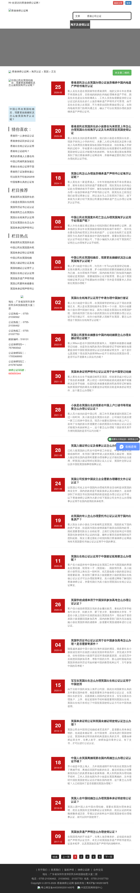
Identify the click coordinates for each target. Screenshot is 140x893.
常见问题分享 (121, 24)
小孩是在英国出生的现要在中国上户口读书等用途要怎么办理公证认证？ (101, 406)
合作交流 (98, 869)
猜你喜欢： (22, 129)
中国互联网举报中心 (91, 887)
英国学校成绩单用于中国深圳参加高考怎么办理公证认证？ (101, 601)
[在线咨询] (70, 47)
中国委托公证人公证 (39, 25)
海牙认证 (36, 71)
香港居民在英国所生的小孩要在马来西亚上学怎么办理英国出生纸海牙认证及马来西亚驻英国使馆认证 (101, 129)
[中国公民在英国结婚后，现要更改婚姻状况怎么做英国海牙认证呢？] (22, 92)
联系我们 (56, 869)
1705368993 (15, 356)
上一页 (66, 856)
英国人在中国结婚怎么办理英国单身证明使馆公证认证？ (101, 799)
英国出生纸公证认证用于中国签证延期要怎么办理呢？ (101, 558)
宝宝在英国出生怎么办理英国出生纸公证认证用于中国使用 (101, 682)
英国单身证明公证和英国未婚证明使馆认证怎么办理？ (101, 722)
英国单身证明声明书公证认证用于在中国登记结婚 (101, 371)
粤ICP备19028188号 (97, 883)
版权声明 (69, 869)
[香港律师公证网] (33, 10)
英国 (46, 71)
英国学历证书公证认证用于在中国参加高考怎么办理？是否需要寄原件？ (101, 642)
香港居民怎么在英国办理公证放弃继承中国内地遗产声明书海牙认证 (101, 84)
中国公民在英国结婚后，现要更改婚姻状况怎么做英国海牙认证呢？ (22, 114)
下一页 (108, 856)
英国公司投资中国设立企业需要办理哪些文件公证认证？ (101, 480)
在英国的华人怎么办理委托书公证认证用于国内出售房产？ (101, 517)
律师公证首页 (19, 24)
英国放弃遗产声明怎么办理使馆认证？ (94, 832)
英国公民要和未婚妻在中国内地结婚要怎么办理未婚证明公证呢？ (101, 336)
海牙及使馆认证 (80, 24)
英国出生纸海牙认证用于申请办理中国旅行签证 (99, 298)
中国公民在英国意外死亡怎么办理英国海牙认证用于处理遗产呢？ (101, 219)
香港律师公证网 (20, 71)
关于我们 (42, 869)
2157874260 (15, 364)
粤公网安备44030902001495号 (57, 887)
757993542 (15, 347)
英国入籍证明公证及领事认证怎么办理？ (95, 445)
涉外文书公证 (59, 24)
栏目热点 (20, 236)
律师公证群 (84, 869)
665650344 (15, 373)
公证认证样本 (100, 24)
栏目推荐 (20, 190)
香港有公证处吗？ (19, 151)
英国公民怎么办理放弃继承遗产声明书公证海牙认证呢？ (101, 175)
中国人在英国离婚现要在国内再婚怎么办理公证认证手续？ (101, 759)
